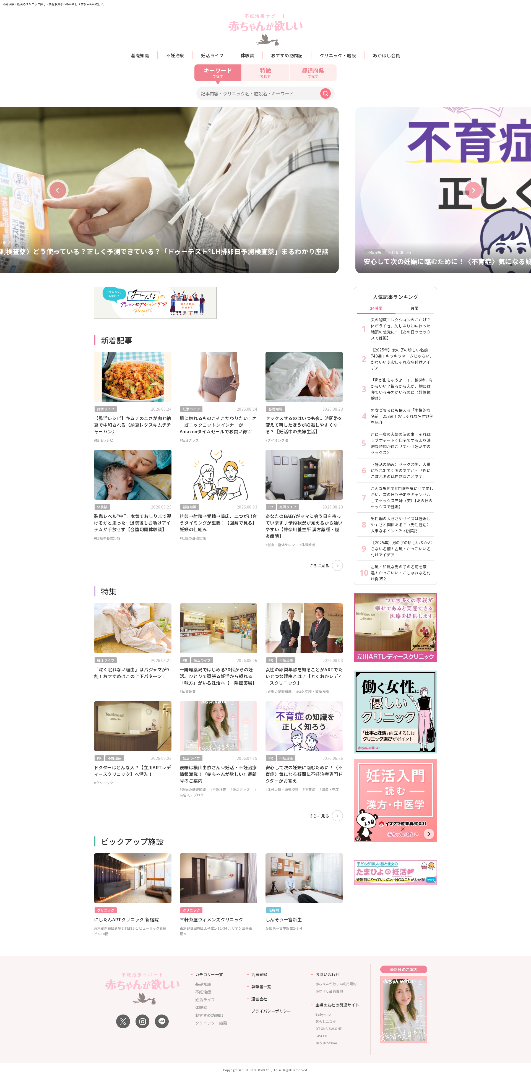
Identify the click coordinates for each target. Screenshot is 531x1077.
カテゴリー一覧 (209, 974)
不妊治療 (175, 55)
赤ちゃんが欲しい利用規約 (336, 983)
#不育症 (309, 789)
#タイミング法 (277, 440)
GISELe (321, 1035)
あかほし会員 (386, 55)
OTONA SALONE (329, 1028)
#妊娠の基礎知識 (107, 538)
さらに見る (319, 565)
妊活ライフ (212, 55)
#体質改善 (307, 544)
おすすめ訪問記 (287, 55)
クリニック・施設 (338, 55)
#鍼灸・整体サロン (280, 544)
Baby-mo (323, 1014)
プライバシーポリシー (271, 1011)
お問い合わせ (327, 974)
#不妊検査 (218, 789)
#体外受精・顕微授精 (312, 691)
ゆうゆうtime (326, 1043)
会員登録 (259, 974)
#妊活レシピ (103, 440)
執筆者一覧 (261, 987)
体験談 (247, 55)
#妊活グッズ (189, 440)
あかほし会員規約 (329, 991)
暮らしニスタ (326, 1021)
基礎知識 (140, 55)
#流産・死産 (329, 789)
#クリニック (103, 782)
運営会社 (259, 999)
